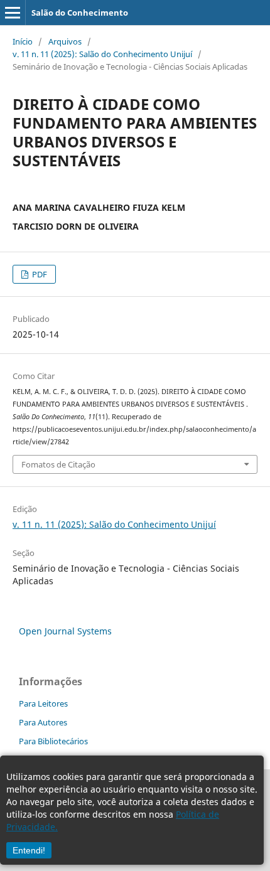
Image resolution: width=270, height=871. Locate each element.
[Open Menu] (12, 12)
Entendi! (29, 850)
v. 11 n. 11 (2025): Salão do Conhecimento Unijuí (102, 54)
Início (23, 41)
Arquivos (65, 41)
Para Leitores (43, 703)
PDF (38, 274)
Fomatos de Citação (58, 464)
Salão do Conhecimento (79, 12)
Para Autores (43, 722)
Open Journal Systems (65, 631)
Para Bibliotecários (53, 741)
